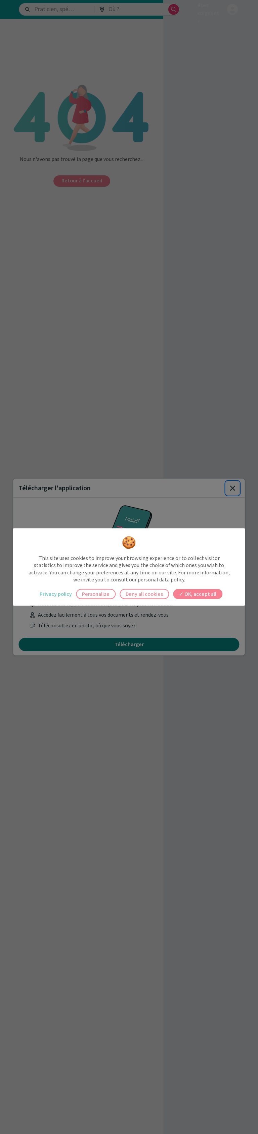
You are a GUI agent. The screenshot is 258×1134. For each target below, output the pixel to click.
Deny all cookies (144, 594)
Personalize (96, 594)
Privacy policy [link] (56, 594)
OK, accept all (199, 594)
